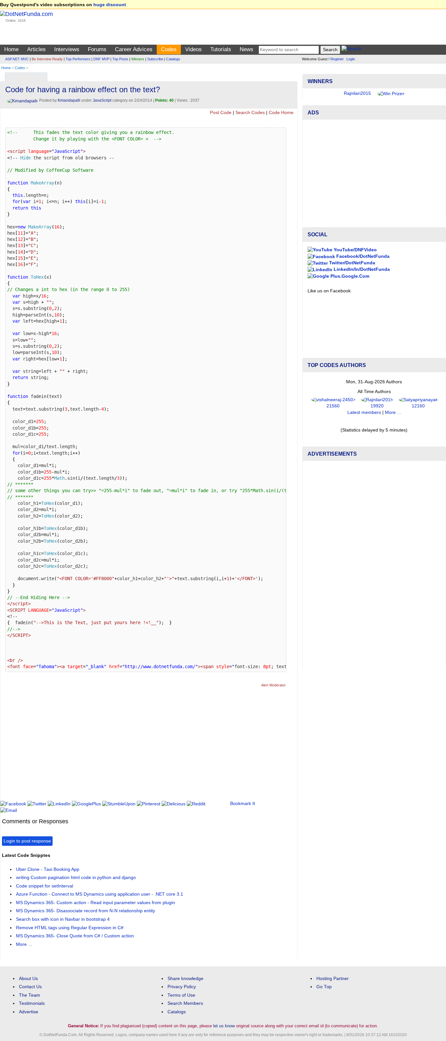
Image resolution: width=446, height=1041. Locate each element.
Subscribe (155, 59)
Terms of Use (181, 995)
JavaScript (102, 100)
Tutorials (220, 49)
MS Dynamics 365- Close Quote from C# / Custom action (75, 935)
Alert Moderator (273, 685)
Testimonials (32, 1003)
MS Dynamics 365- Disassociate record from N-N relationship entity (85, 910)
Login (350, 59)
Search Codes (250, 112)
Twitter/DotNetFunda (351, 262)
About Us (28, 978)
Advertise (28, 1011)
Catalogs (173, 59)
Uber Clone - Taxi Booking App (47, 869)
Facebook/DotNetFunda (362, 256)
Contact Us (30, 986)
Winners (137, 59)
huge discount (109, 4)
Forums (97, 49)
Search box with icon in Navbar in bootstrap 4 (63, 919)
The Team (29, 995)
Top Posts (120, 59)
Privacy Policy (181, 986)
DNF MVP (101, 59)
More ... (24, 944)
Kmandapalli (69, 100)
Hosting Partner (332, 978)
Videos (193, 49)
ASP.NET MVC (17, 59)
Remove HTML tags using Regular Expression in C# (69, 927)
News (246, 49)
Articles (36, 49)
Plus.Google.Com (349, 276)
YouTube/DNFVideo (354, 249)
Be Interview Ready (47, 59)
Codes (169, 49)
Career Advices (133, 49)
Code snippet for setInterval (44, 886)
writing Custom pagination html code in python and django (76, 877)
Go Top (324, 986)
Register (337, 59)
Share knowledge (185, 978)
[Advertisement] (121, 746)
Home (11, 49)
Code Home (281, 112)
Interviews (66, 49)
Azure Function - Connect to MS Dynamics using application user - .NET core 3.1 (99, 894)
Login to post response (27, 841)
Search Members (185, 1003)
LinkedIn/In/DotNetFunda (361, 269)
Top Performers (78, 59)
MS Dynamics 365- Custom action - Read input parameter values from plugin (95, 902)
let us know (224, 1025)
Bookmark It (242, 803)
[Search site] (351, 49)
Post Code (220, 112)
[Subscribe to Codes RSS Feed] (291, 75)
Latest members (364, 412)
